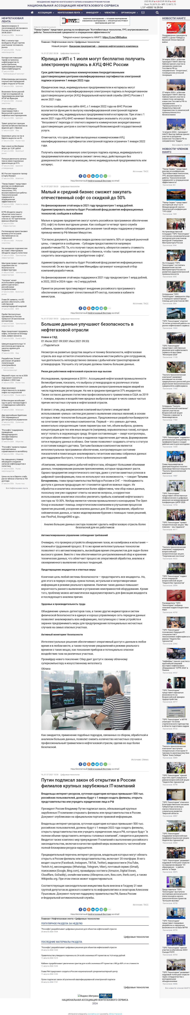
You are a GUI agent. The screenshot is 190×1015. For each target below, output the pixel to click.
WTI (163, 4)
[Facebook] (80, 176)
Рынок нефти (21, 338)
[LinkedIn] (93, 176)
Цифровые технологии (87, 42)
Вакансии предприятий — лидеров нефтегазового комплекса (103, 46)
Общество (19, 442)
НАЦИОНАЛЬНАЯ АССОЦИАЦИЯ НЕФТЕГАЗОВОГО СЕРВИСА (95, 1000)
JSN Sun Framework (115, 1014)
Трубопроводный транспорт (13, 74)
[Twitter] (97, 176)
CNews (145, 759)
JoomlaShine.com (93, 1014)
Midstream (20, 178)
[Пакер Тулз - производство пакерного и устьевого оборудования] (95, 20)
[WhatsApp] (105, 176)
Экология (19, 35)
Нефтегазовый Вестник (99, 181)
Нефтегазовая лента (62, 42)
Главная (45, 42)
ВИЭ (17, 309)
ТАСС (145, 171)
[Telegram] (101, 176)
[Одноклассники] (89, 176)
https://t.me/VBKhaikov (115, 37)
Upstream (19, 86)
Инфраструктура (9, 226)
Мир (17, 130)
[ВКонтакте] (84, 176)
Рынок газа (20, 141)
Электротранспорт (10, 370)
